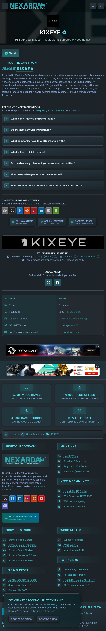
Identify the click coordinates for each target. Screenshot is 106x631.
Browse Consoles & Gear (22, 555)
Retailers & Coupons (74, 461)
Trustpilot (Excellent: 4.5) (77, 580)
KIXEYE (31, 203)
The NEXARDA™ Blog (75, 491)
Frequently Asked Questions (51, 110)
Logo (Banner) (65, 256)
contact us (75, 110)
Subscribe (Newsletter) (76, 471)
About (12, 53)
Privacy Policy (82, 613)
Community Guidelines (76, 569)
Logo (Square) (45, 256)
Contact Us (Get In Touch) (22, 580)
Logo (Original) (88, 256)
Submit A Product (73, 539)
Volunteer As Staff (73, 550)
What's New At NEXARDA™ (78, 496)
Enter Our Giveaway (74, 506)
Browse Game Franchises (22, 545)
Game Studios (34, 434)
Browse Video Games (20, 539)
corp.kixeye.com (71, 332)
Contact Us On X (17, 590)
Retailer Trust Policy (74, 574)
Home (13, 434)
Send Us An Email (18, 585)
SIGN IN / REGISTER (101, 6)
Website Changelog (74, 501)
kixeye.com (69, 325)
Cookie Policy (50, 604)
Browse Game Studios (20, 550)
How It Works (70, 456)
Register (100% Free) (75, 466)
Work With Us (70, 545)
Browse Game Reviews (21, 560)
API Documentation (74, 585)
